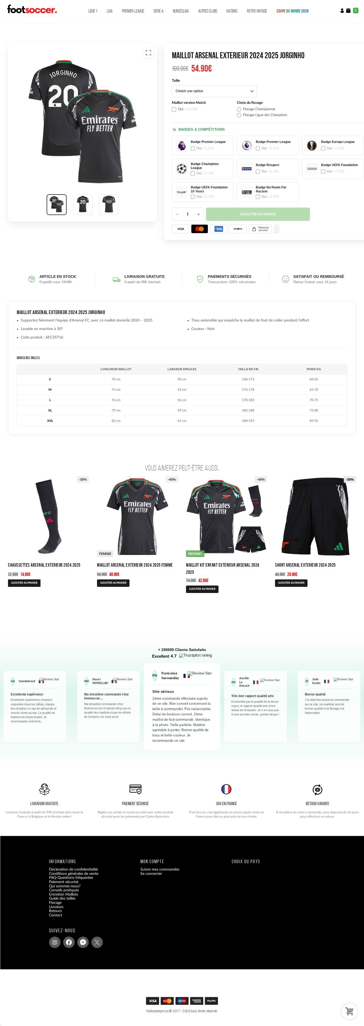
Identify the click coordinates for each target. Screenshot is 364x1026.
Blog (52, 919)
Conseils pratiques (64, 890)
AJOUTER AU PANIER (24, 583)
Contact (55, 915)
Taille (176, 81)
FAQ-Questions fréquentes (71, 878)
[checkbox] (203, 109)
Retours (55, 911)
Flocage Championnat (259, 109)
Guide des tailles (62, 899)
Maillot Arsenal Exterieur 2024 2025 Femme (135, 564)
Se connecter (151, 874)
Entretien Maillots (63, 894)
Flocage (55, 903)
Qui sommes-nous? (64, 886)
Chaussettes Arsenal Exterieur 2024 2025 (44, 564)
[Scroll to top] (183, 1003)
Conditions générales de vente (73, 874)
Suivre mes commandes (159, 870)
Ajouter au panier (258, 214)
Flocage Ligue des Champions (265, 115)
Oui (188, 109)
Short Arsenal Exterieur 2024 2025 (305, 564)
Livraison (56, 907)
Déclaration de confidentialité (73, 870)
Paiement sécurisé (63, 882)
